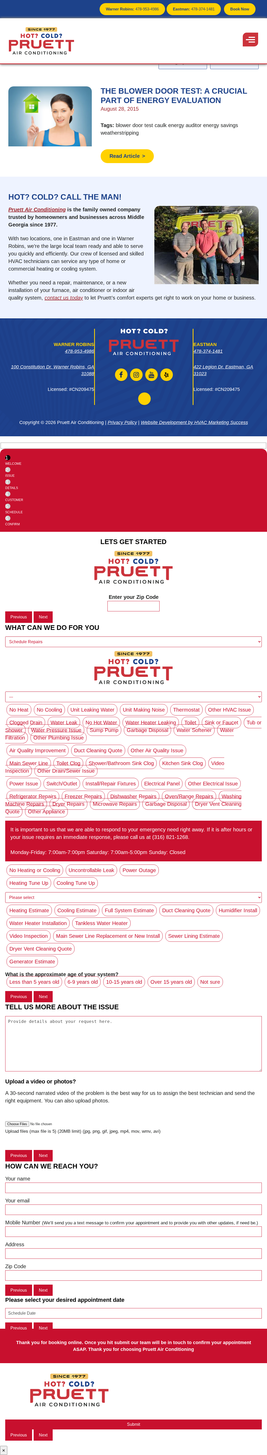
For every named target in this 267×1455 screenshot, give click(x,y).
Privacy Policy (122, 422)
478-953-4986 (132, 9)
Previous (18, 617)
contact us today (64, 298)
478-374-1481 (194, 9)
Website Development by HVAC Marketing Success (194, 422)
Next (43, 617)
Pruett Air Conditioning (37, 209)
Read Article (125, 156)
